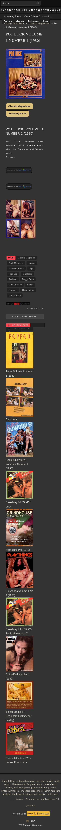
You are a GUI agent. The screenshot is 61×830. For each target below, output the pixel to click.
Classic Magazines (39, 23)
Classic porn (15, 295)
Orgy (31, 268)
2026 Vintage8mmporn (30, 825)
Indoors (31, 263)
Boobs (30, 284)
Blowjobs (13, 290)
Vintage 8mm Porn (14, 23)
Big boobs (27, 274)
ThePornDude (19, 813)
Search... (6, 3)
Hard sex (13, 274)
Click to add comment (24, 316)
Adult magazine (16, 263)
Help (32, 821)
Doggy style (28, 279)
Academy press (16, 268)
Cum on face (15, 284)
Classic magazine (26, 258)
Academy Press (17, 113)
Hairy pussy (28, 290)
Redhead (13, 279)
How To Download (38, 813)
